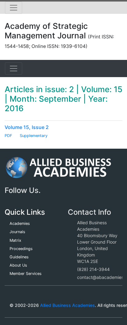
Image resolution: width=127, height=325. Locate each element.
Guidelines (19, 257)
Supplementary (33, 135)
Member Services (26, 273)
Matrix (15, 240)
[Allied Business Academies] (58, 170)
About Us (18, 265)
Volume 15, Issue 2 (27, 127)
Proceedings (21, 248)
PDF (8, 135)
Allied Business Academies (67, 305)
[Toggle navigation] (13, 8)
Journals (17, 231)
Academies (20, 223)
